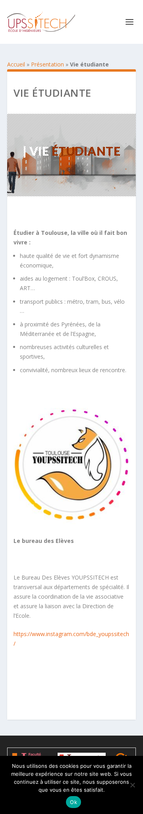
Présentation (47, 64)
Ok (73, 802)
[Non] (132, 785)
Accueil (16, 64)
